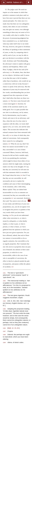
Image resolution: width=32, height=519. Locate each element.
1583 (16, 104)
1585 (9, 144)
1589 (12, 267)
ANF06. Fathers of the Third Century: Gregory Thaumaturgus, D (16, 2)
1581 (11, 72)
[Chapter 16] (30, 259)
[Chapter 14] (2, 259)
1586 (21, 175)
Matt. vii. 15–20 (13, 328)
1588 (10, 215)
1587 (12, 198)
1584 (10, 135)
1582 (9, 101)
